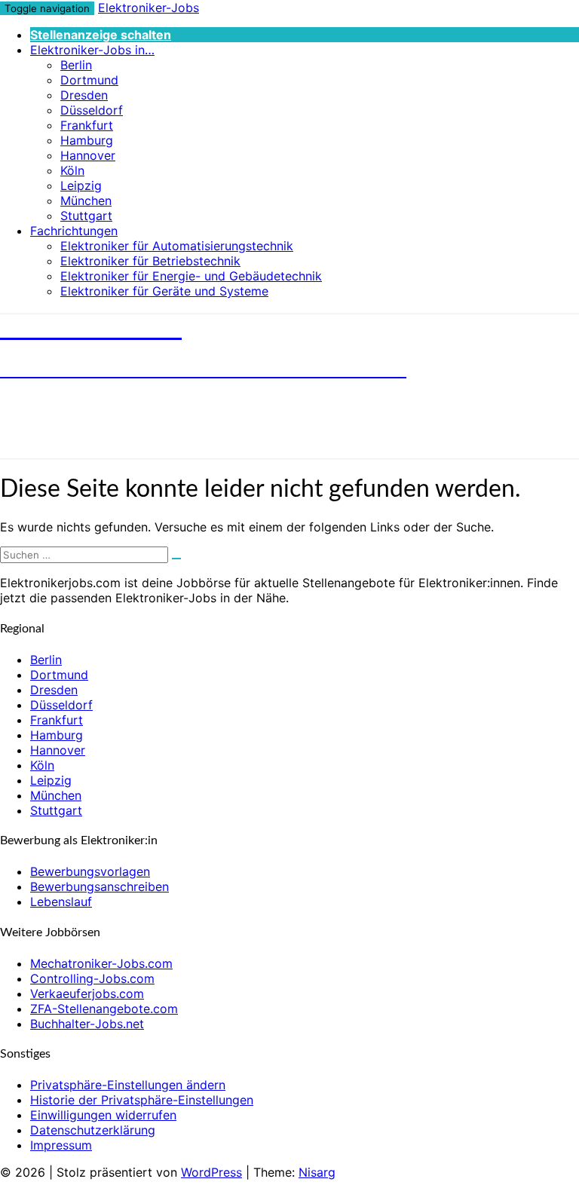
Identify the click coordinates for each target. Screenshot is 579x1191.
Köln (72, 170)
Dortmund (89, 79)
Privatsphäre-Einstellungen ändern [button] (127, 1084)
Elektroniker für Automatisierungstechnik (176, 245)
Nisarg (317, 1172)
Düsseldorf (91, 110)
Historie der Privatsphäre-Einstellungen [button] (141, 1099)
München (86, 200)
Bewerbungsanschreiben (99, 886)
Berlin (76, 64)
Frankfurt (86, 125)
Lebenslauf (61, 901)
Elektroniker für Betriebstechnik (150, 260)
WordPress (211, 1172)
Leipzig (81, 185)
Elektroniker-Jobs (148, 7)
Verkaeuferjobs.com (87, 993)
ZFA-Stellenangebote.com (104, 1008)
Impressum (61, 1145)
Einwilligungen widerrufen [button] (103, 1114)
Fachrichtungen (74, 230)
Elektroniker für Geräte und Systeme (164, 291)
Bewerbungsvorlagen (90, 871)
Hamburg (86, 140)
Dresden (84, 95)
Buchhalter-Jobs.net (87, 1023)
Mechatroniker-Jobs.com (101, 963)
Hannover (87, 155)
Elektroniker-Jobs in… (92, 49)
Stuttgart (86, 215)
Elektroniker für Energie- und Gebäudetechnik (191, 275)
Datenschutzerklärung (92, 1129)
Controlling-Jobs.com (92, 978)
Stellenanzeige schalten (100, 34)
